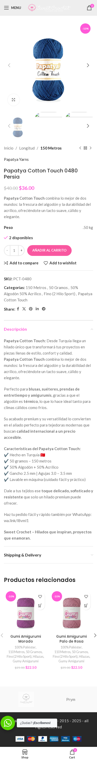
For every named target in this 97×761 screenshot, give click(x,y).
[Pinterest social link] (30, 308)
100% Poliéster (25, 647)
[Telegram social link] (43, 308)
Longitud (27, 148)
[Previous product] (80, 148)
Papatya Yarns (16, 159)
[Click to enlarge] (13, 100)
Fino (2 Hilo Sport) (59, 293)
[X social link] (24, 308)
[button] (40, 605)
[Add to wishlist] (40, 596)
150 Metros (51, 148)
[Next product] (90, 148)
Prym (70, 699)
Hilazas (38, 656)
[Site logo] (49, 7)
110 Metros (16, 652)
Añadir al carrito (49, 250)
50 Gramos (58, 287)
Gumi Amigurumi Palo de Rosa (71, 639)
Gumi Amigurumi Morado (25, 639)
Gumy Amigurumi (26, 661)
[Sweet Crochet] (26, 699)
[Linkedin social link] (37, 308)
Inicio (8, 148)
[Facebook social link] (18, 308)
